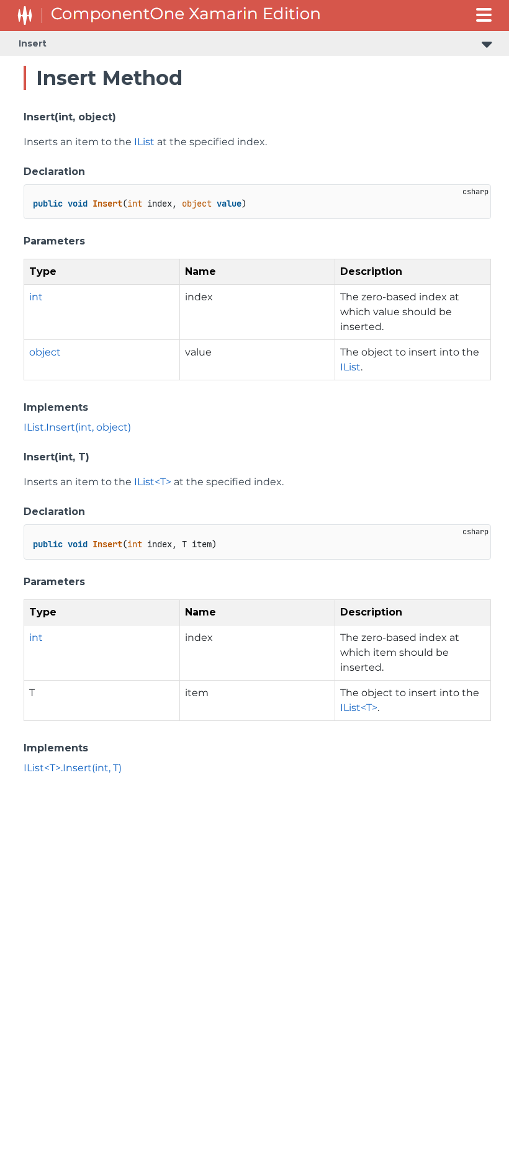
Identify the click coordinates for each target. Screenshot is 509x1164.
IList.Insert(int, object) (77, 427)
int (36, 297)
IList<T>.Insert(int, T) (73, 768)
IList (144, 142)
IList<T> (152, 482)
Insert (33, 43)
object (45, 352)
